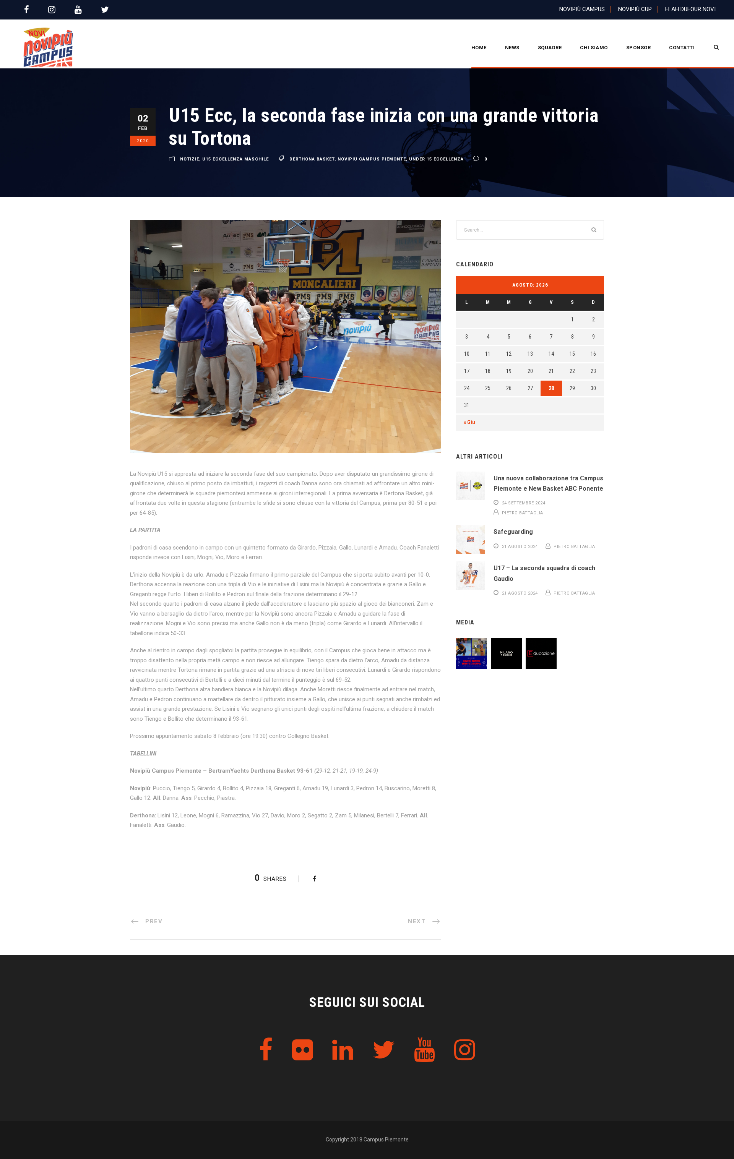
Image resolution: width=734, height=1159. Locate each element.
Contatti (682, 47)
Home (479, 47)
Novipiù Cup (635, 9)
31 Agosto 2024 (520, 546)
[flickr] (302, 1050)
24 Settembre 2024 (524, 503)
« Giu (469, 422)
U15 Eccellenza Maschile (235, 159)
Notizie (189, 159)
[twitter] (105, 10)
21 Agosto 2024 (520, 593)
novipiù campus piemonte (372, 159)
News (512, 47)
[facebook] (26, 10)
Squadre (550, 47)
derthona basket (312, 159)
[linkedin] (342, 1050)
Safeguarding (513, 531)
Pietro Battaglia (522, 513)
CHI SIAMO (594, 47)
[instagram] (51, 10)
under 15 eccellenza (436, 159)
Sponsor (638, 47)
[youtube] (78, 10)
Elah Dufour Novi (690, 9)
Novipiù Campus (582, 9)
